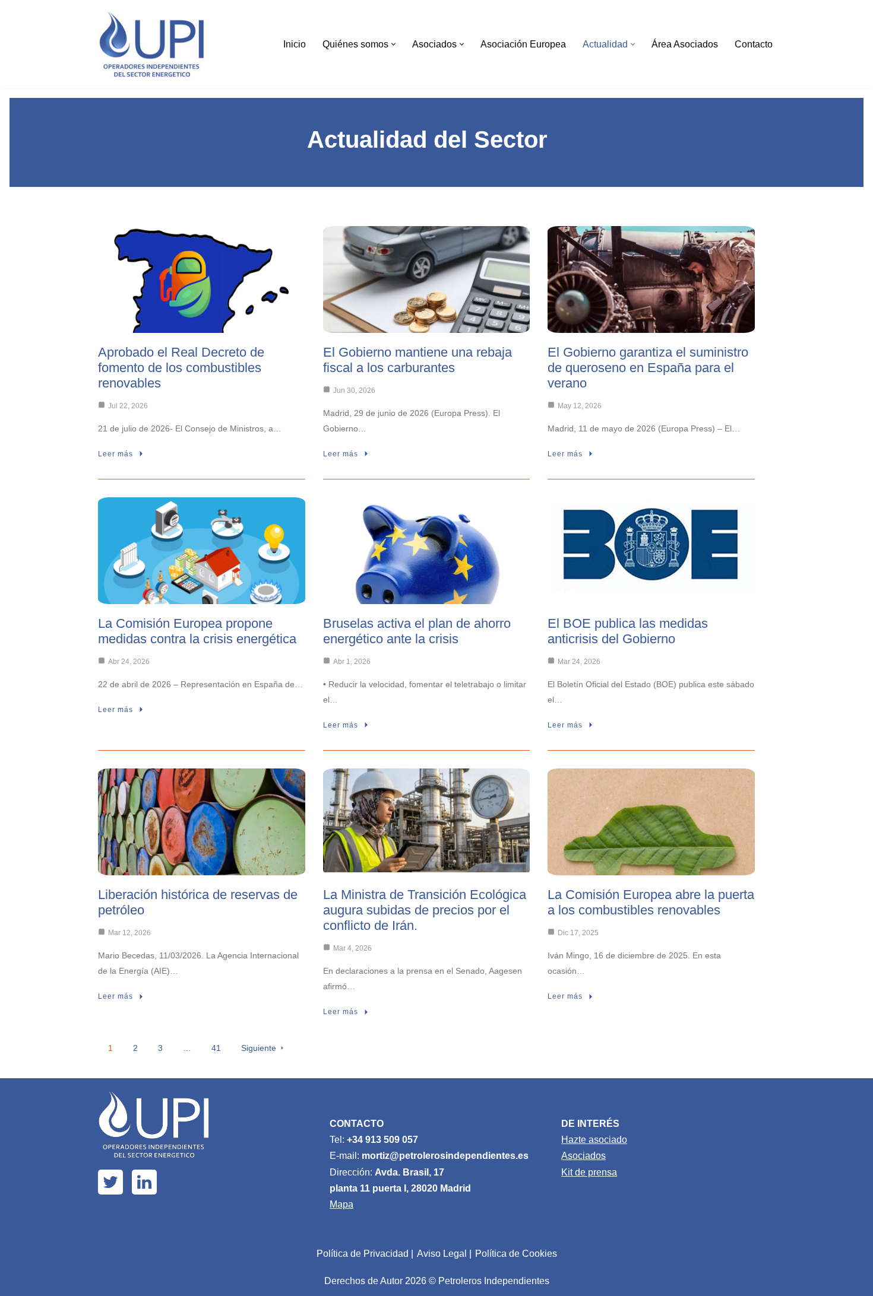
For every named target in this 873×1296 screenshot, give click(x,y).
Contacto (754, 44)
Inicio (294, 44)
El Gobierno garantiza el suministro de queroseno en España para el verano (648, 367)
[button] (393, 44)
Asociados (583, 1156)
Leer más (115, 454)
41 (216, 1048)
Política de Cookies (516, 1254)
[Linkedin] (144, 1182)
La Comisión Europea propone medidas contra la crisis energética (197, 631)
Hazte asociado (594, 1140)
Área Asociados (684, 44)
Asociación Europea (523, 44)
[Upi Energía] (151, 44)
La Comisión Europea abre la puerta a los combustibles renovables (651, 902)
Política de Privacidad (363, 1254)
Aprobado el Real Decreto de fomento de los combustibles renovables (181, 367)
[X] (110, 1182)
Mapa (341, 1204)
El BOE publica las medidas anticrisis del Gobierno (628, 631)
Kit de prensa (589, 1172)
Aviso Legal (442, 1254)
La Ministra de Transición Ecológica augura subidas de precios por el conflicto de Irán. (424, 910)
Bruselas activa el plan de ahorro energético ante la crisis (417, 631)
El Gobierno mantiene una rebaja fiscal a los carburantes (417, 360)
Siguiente (258, 1048)
